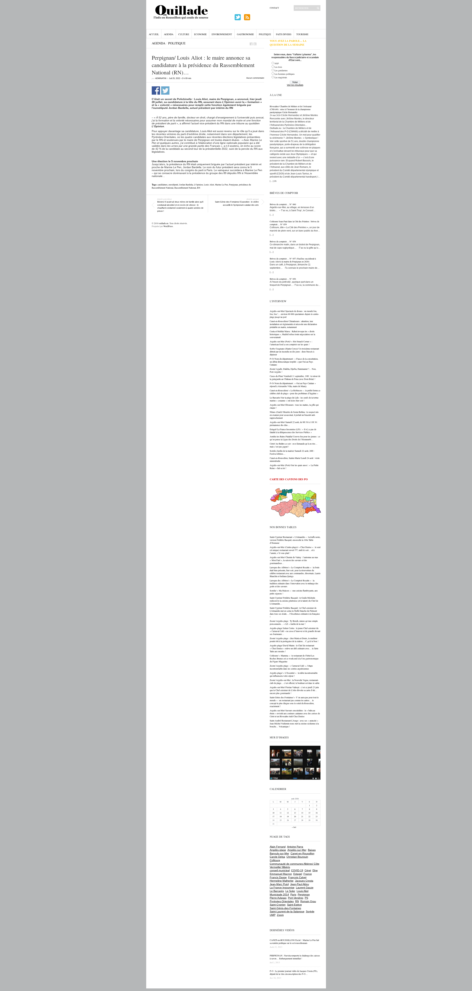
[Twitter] (255, 44)
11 (281, 812)
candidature (162, 184)
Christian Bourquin (297, 856)
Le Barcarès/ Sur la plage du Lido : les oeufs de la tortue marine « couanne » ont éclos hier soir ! (294, 399)
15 (309, 812)
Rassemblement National (185, 187)
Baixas (312, 849)
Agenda (168, 34)
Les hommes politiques (285, 73)
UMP (272, 914)
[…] (271, 180)
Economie (200, 34)
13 (295, 812)
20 (295, 816)
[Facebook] (251, 44)
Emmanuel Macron (281, 873)
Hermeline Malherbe (282, 880)
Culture (183, 34)
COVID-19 (297, 870)
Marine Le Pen (221, 184)
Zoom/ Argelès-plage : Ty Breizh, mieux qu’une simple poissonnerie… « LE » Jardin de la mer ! (294, 622)
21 (302, 816)
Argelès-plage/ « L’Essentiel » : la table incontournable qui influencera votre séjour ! (293, 674)
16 (316, 812)
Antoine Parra (295, 846)
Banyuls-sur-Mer (279, 853)
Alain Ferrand (278, 846)
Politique (265, 34)
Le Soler (290, 891)
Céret (308, 870)
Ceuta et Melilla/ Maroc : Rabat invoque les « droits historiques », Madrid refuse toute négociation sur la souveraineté (292, 334)
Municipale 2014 (279, 894)
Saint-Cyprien (278, 904)
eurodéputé (173, 184)
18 (281, 816)
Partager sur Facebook (156, 90)
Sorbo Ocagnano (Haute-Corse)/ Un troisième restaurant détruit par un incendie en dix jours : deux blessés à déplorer (294, 351)
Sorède (310, 911)
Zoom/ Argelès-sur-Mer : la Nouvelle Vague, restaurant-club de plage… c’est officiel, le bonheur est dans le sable (294, 681)
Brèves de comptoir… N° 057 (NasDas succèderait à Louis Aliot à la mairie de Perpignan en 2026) (293, 260)
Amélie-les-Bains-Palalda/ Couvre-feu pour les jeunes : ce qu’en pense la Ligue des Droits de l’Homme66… (295, 438)
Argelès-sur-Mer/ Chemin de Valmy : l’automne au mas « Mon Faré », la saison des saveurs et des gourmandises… (294, 560)
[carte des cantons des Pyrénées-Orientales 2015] (295, 503)
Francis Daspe (278, 877)
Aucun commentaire (255, 78)
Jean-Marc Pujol (279, 884)
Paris (293, 894)
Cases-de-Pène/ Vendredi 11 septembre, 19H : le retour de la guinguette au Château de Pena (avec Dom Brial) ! (295, 377)
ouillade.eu (163, 223)
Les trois (278, 66)
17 (273, 816)
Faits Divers (283, 34)
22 (309, 816)
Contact (274, 7)
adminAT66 (160, 78)
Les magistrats (281, 77)
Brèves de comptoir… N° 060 (283, 204)
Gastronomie (245, 34)
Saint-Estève (294, 904)
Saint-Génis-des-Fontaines (285, 908)
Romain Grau (308, 901)
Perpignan (233, 184)
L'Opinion (198, 184)
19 (288, 816)
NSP (277, 63)
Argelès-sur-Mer (296, 849)
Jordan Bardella (186, 184)
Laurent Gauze (304, 887)
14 (302, 812)
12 (288, 812)
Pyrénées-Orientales (282, 901)
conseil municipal (280, 870)
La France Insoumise (282, 887)
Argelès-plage (278, 849)
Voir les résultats (295, 85)
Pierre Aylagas (278, 897)
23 (316, 816)
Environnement (222, 34)
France (307, 873)
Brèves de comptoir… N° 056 (283, 278)
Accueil (154, 34)
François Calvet (297, 877)
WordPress (168, 226)
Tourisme (302, 34)
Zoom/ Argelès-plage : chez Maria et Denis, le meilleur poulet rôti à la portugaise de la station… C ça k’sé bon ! (294, 640)
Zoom (280, 914)
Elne (315, 870)
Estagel (297, 873)
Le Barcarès (277, 891)
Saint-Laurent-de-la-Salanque (287, 911)
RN (198, 187)
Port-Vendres (295, 897)
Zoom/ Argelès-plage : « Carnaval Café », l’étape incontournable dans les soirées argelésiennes (291, 667)
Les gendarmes (281, 70)
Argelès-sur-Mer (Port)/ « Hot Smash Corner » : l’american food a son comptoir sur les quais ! (291, 343)
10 (273, 812)
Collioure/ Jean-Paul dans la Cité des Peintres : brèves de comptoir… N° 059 (294, 223)
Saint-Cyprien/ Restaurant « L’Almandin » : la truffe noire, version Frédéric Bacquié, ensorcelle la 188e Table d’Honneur (295, 539)
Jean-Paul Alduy (299, 884)
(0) (275, 181)
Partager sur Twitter (165, 90)
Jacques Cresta (304, 880)
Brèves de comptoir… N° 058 (283, 241)
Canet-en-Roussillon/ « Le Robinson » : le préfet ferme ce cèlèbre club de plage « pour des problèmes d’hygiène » (295, 392)
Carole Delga (277, 856)
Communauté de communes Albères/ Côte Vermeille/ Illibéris (294, 865)
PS (306, 897)
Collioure (275, 860)
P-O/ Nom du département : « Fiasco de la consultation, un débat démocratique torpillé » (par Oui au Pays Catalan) (294, 361)
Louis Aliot (209, 184)
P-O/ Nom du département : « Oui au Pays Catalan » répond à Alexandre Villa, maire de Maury (293, 385)
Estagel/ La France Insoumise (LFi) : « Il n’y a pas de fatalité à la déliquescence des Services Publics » (293, 431)
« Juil (294, 827)
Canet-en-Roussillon (302, 853)
